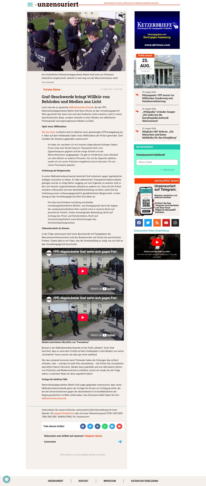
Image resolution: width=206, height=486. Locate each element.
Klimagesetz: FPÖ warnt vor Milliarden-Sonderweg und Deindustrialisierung (158, 98)
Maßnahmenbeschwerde (81, 107)
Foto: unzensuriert (48, 82)
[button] (30, 4)
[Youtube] (166, 223)
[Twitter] (148, 223)
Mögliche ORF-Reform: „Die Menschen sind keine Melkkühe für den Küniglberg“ (159, 134)
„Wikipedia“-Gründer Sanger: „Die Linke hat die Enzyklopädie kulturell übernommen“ (158, 116)
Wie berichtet (48, 132)
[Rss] (157, 223)
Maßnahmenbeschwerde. (54, 398)
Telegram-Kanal (93, 436)
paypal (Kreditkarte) (64, 413)
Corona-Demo (51, 89)
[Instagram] (175, 223)
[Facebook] (139, 223)
